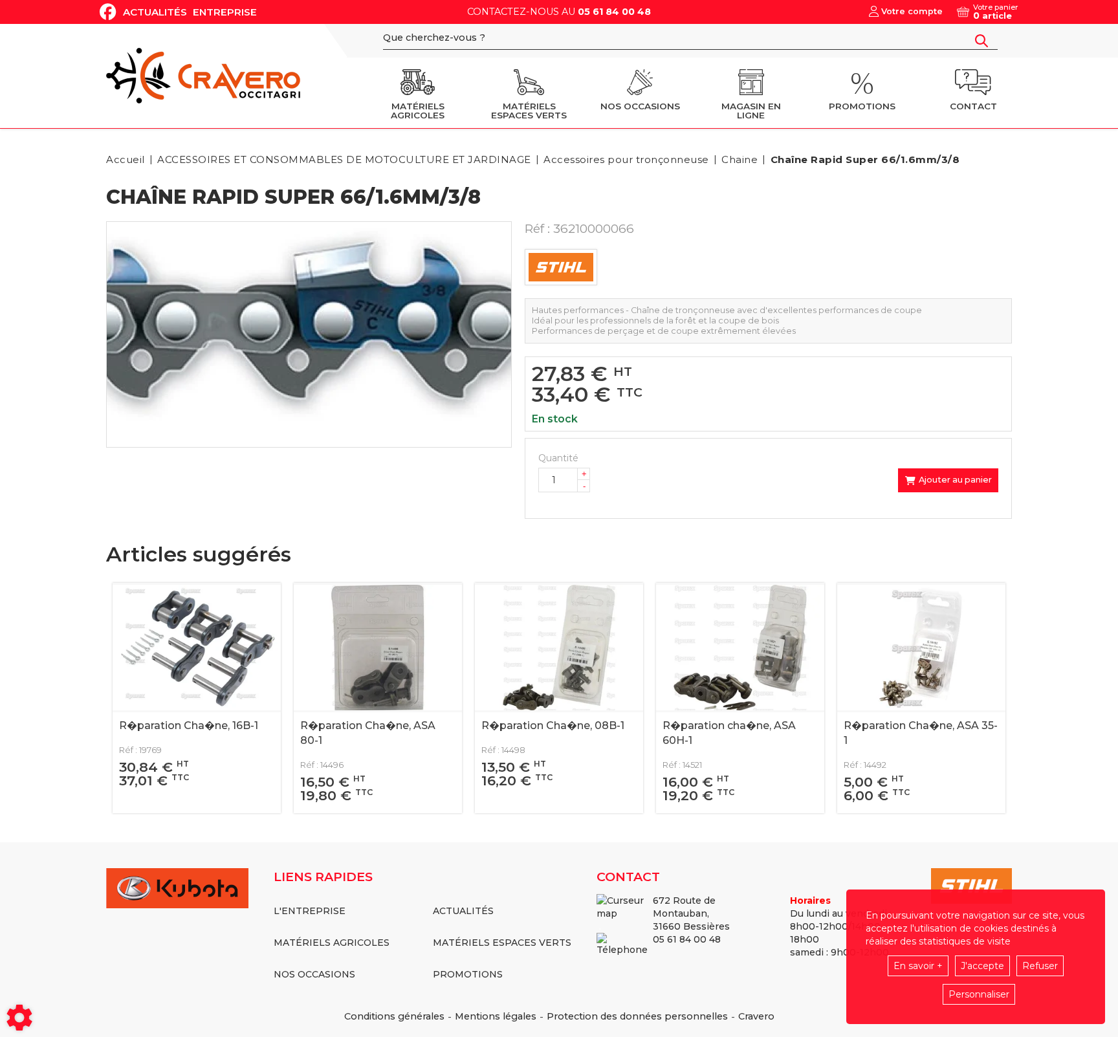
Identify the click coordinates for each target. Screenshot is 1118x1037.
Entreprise (225, 12)
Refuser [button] (1040, 966)
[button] (863, 159)
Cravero (756, 1016)
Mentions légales (495, 1016)
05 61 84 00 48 (614, 11)
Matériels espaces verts (502, 942)
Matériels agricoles (331, 942)
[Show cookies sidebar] (19, 1018)
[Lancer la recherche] (981, 40)
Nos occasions (314, 974)
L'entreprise (309, 911)
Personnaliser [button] (978, 994)
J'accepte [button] (982, 966)
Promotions (468, 974)
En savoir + (918, 966)
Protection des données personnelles (637, 1016)
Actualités (155, 12)
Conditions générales (394, 1016)
